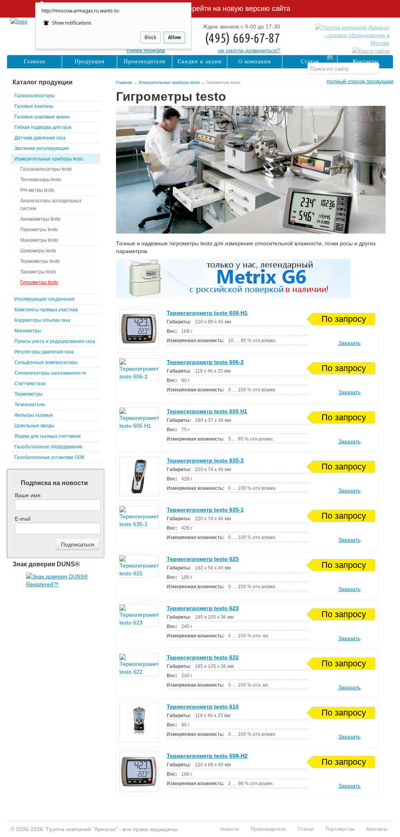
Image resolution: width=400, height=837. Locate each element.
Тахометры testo (38, 272)
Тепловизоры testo (40, 179)
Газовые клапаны (34, 106)
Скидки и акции (200, 61)
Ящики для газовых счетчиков (47, 436)
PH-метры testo (37, 190)
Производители (145, 61)
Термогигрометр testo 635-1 (205, 510)
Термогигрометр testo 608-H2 (207, 756)
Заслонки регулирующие (41, 148)
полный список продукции (360, 81)
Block (150, 37)
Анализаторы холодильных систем (51, 204)
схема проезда (146, 50)
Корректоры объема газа (42, 320)
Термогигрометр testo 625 (203, 559)
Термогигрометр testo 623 (203, 608)
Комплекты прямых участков (46, 309)
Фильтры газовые (33, 415)
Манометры (27, 331)
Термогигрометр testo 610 (203, 706)
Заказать (349, 343)
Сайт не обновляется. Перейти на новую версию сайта (200, 8)
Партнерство (340, 829)
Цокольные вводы (34, 425)
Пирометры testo (39, 229)
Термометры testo (40, 261)
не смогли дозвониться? (249, 50)
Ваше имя (28, 495)
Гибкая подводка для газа (42, 127)
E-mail (22, 519)
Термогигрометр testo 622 (203, 657)
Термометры (28, 394)
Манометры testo (39, 240)
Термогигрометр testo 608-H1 (207, 313)
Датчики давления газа (40, 138)
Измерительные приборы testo (169, 82)
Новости (229, 829)
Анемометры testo (40, 219)
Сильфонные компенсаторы (46, 362)
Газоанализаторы (34, 95)
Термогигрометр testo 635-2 (205, 460)
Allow (174, 37)
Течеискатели (29, 404)
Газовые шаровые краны (42, 117)
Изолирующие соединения (44, 299)
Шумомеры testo (38, 250)
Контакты (365, 61)
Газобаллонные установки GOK (49, 457)
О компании (254, 61)
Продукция (89, 61)
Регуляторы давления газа (44, 352)
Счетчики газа (30, 383)
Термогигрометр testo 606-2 (205, 362)
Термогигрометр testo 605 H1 (207, 411)
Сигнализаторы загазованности (50, 373)
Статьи (310, 61)
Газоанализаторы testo (46, 169)
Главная (124, 82)
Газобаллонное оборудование (48, 447)
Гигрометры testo (39, 282)
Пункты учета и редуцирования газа (54, 341)
